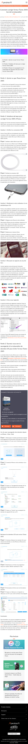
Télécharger (7, 426)
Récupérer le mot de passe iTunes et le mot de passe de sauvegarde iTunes (13, 654)
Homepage (3, 5)
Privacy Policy (12, 742)
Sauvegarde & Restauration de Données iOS (11, 392)
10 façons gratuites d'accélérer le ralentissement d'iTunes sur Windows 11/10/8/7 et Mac (13, 695)
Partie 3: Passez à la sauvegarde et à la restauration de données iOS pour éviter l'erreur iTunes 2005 (13, 69)
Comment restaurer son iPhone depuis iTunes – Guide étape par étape (13, 675)
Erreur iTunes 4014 (21, 624)
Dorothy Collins (8, 16)
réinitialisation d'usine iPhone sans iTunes (16, 337)
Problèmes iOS (9, 5)
